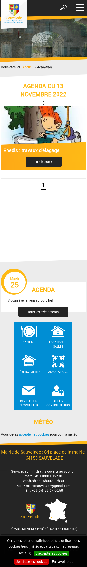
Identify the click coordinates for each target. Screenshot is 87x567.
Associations (58, 371)
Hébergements (28, 371)
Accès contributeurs (58, 403)
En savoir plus (62, 561)
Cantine (29, 342)
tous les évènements (43, 311)
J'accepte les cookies (51, 553)
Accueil (28, 67)
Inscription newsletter (29, 403)
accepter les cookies (34, 434)
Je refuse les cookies (31, 561)
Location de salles (58, 344)
